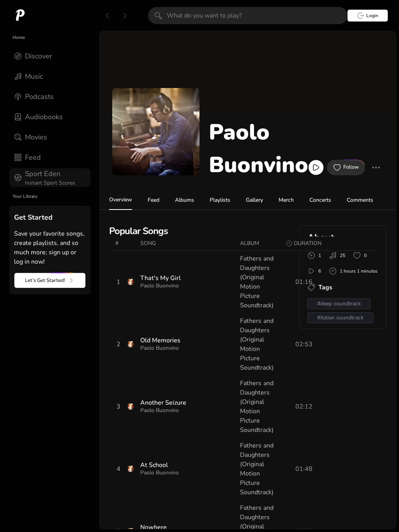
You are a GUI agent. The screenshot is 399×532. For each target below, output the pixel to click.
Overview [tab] (120, 199)
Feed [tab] (153, 200)
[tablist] (248, 200)
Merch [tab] (286, 200)
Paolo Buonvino (159, 285)
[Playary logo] (20, 15)
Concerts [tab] (320, 200)
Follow (351, 167)
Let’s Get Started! (45, 280)
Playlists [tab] (220, 200)
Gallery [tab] (254, 200)
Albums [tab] (184, 200)
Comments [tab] (360, 200)
